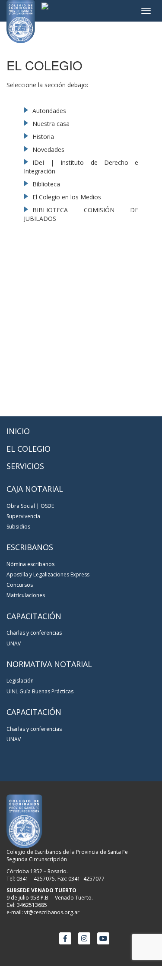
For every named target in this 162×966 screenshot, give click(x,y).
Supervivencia (23, 516)
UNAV (13, 643)
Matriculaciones (25, 595)
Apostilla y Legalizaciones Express (47, 574)
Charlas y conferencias (34, 632)
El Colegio (28, 449)
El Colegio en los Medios (66, 197)
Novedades (48, 149)
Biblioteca (46, 184)
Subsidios (18, 526)
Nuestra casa (51, 124)
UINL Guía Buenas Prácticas (39, 691)
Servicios (25, 466)
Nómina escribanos (30, 564)
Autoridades (49, 111)
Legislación (20, 680)
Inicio (18, 431)
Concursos (19, 584)
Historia (43, 136)
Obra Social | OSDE (30, 506)
